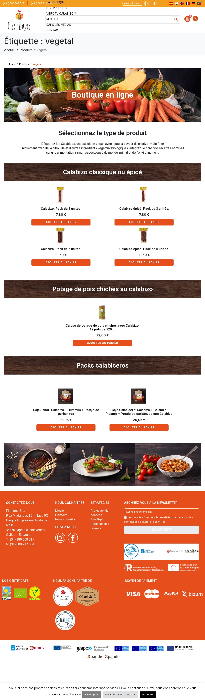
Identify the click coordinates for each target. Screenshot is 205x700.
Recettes (53, 19)
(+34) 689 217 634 (41, 3)
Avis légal (97, 519)
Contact (53, 30)
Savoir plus (91, 694)
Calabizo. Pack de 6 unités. (61, 249)
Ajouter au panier (60, 222)
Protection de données (100, 513)
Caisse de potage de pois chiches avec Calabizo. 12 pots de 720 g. (103, 327)
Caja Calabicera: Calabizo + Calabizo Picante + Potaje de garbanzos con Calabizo (139, 412)
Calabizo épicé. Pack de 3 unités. (144, 209)
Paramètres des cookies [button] (120, 694)
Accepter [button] (148, 694)
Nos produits (56, 8)
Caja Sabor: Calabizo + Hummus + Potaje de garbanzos (66, 412)
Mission (60, 510)
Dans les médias (58, 25)
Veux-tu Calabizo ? (61, 13)
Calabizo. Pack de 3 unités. (61, 209)
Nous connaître (65, 519)
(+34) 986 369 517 (13, 3)
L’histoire (61, 515)
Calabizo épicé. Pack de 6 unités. (144, 249)
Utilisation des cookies (100, 526)
